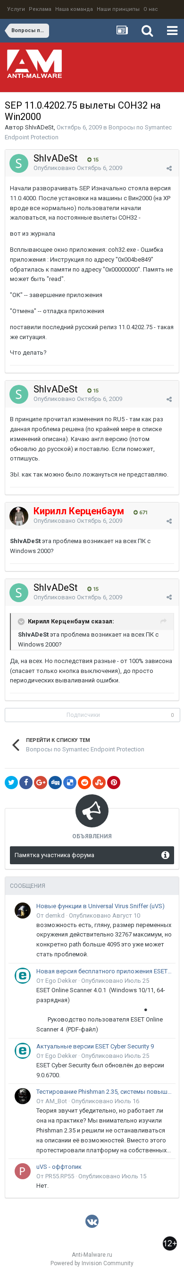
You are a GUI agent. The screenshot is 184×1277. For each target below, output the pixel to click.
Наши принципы (118, 9)
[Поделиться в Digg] (55, 782)
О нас (150, 9)
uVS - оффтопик (59, 1166)
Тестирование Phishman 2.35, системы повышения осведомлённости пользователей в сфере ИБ (104, 1091)
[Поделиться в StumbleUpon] (99, 782)
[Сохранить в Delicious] (69, 782)
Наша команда (74, 9)
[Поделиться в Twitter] (11, 782)
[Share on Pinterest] (113, 782)
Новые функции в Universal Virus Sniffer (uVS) (100, 906)
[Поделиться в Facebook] (26, 782)
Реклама (40, 9)
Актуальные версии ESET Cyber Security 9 (95, 1046)
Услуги (16, 9)
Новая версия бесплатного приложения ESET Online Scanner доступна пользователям (104, 971)
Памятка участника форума (54, 855)
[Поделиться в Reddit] (84, 782)
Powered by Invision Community (92, 1263)
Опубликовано (77, 167)
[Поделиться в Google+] (40, 782)
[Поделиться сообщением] (169, 168)
